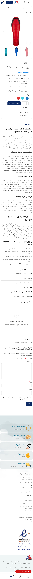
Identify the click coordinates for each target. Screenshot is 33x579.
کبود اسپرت (28, 7)
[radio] (27, 98)
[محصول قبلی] (31, 13)
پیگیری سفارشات (9, 2)
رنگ (28, 95)
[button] (30, 31)
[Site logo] (16, 2)
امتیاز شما (28, 359)
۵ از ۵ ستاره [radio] (17, 358)
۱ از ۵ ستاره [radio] (22, 358)
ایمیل (30, 390)
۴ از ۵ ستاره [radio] (18, 358)
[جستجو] (25, 2)
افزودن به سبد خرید (14, 103)
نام (30, 382)
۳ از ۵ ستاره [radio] (20, 358)
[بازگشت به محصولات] (28, 13)
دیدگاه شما (28, 362)
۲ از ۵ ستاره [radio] (21, 358)
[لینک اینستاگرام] (30, 495)
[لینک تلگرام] (28, 495)
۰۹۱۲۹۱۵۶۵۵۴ (16, 429)
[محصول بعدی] (26, 13)
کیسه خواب (21, 7)
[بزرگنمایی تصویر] (28, 43)
